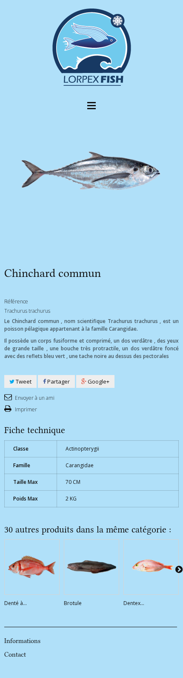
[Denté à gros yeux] (32, 567)
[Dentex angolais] (151, 567)
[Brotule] (91, 567)
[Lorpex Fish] (91, 46)
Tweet (22, 381)
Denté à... (15, 603)
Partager (58, 381)
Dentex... (133, 603)
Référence (16, 301)
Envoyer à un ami (34, 398)
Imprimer (25, 409)
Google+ (97, 381)
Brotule (73, 603)
